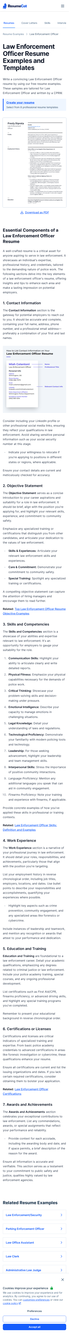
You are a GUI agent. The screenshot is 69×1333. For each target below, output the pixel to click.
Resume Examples (13, 34)
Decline (34, 1318)
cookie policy (10, 1303)
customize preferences (36, 1299)
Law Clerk (12, 1256)
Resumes (9, 22)
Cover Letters (29, 22)
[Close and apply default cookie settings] (62, 1279)
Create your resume (20, 102)
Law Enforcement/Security (24, 1215)
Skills (47, 22)
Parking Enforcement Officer (25, 1229)
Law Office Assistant (20, 1242)
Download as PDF (37, 212)
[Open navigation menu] (62, 6)
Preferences (34, 1311)
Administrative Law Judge (23, 1270)
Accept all (35, 1326)
